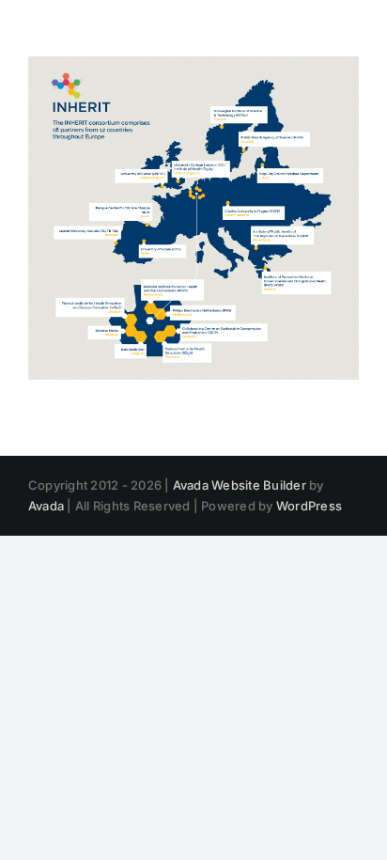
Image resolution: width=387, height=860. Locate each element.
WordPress (309, 505)
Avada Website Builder (239, 485)
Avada (46, 505)
